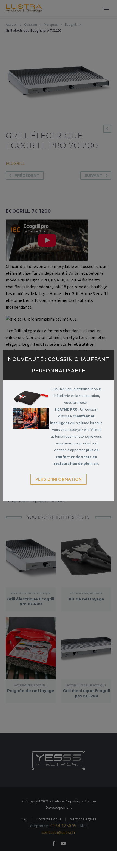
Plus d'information (58, 479)
